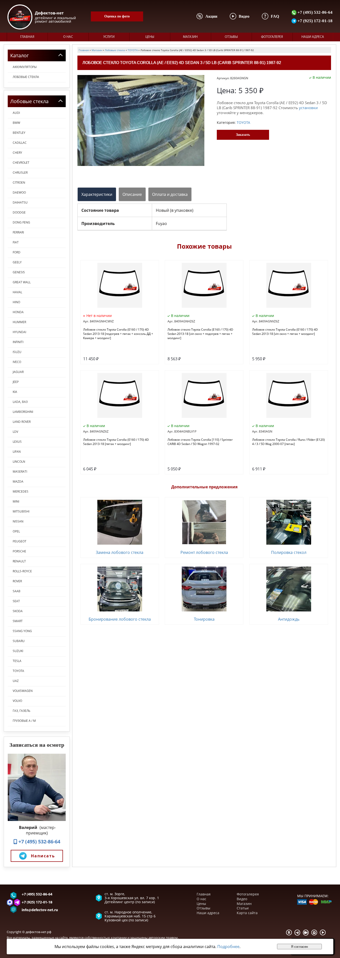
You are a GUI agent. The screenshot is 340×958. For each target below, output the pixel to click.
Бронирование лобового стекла (120, 619)
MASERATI (20, 471)
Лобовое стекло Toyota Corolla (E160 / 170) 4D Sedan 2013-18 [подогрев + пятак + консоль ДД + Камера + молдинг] (118, 333)
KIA (15, 392)
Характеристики (96, 194)
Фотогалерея (272, 37)
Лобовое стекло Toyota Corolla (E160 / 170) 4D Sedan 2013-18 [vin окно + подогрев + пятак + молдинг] (200, 333)
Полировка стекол (288, 552)
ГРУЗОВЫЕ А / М (24, 721)
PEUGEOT (19, 541)
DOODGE (19, 212)
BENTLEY (19, 133)
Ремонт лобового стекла (204, 552)
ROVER (17, 581)
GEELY (17, 262)
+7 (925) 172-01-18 (314, 20)
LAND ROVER (22, 422)
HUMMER (19, 322)
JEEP (16, 382)
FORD (16, 252)
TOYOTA (18, 671)
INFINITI (18, 342)
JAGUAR (18, 372)
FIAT (16, 242)
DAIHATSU (20, 202)
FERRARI (18, 232)
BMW (16, 123)
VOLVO (17, 701)
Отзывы (231, 37)
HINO (16, 302)
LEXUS (17, 442)
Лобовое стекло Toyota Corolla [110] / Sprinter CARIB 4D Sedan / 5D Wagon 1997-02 (200, 442)
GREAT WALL (22, 282)
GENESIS (19, 272)
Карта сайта (247, 912)
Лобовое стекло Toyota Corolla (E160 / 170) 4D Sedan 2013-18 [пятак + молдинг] (116, 442)
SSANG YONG (22, 631)
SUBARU (19, 641)
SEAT (16, 601)
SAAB (16, 591)
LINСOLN (19, 461)
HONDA (18, 312)
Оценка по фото (117, 16)
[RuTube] (306, 932)
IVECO (17, 362)
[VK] (289, 932)
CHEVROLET (21, 162)
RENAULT (19, 561)
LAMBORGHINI (23, 412)
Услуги (108, 37)
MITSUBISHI (21, 511)
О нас (68, 37)
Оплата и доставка (170, 194)
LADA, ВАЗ (20, 402)
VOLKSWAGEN (23, 691)
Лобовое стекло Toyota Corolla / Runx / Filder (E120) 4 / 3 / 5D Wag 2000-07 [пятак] (288, 442)
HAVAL (17, 292)
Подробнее (228, 946)
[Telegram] (297, 932)
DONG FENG (21, 222)
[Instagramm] (314, 932)
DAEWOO (19, 192)
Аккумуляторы (25, 67)
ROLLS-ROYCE (22, 571)
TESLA (17, 661)
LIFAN (17, 451)
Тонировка (204, 619)
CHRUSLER (20, 172)
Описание (132, 194)
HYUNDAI (19, 332)
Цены (149, 37)
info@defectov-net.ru (40, 910)
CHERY (17, 152)
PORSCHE (19, 551)
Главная (27, 37)
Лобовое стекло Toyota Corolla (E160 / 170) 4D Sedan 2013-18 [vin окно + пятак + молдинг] (285, 331)
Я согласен (299, 947)
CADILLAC (20, 143)
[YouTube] (323, 932)
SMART (18, 621)
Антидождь (288, 619)
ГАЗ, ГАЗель (21, 711)
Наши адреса (312, 37)
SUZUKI (18, 651)
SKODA (18, 611)
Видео (242, 898)
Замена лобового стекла (119, 552)
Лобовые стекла (26, 77)
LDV (15, 432)
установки (308, 107)
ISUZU (17, 352)
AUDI (16, 113)
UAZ (16, 681)
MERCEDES (20, 491)
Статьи (243, 908)
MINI (16, 501)
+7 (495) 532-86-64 (314, 12)
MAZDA (18, 481)
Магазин (190, 37)
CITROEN (19, 182)
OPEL (16, 531)
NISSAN (18, 521)
